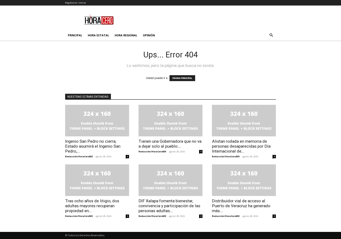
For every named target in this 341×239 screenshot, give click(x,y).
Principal (75, 35)
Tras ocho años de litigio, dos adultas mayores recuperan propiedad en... (92, 206)
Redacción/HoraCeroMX (79, 156)
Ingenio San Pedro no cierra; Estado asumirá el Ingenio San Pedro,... (92, 146)
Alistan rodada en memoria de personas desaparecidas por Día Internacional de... (241, 146)
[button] (271, 35)
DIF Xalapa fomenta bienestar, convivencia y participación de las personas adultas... (169, 206)
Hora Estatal (98, 35)
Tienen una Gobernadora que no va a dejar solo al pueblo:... (170, 144)
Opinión (149, 35)
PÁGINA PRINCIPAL (182, 78)
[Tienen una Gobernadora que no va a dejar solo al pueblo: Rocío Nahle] (170, 120)
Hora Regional (126, 35)
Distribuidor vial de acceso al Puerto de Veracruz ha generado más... (241, 206)
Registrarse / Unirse (75, 2)
